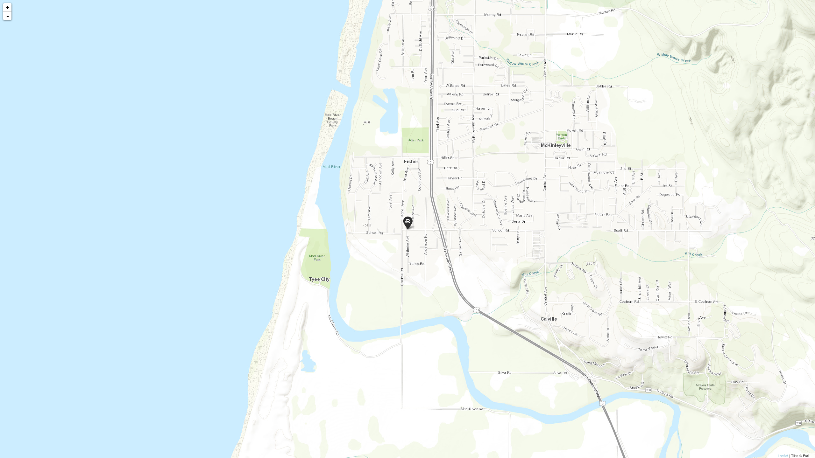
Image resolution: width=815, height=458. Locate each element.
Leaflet (783, 455)
